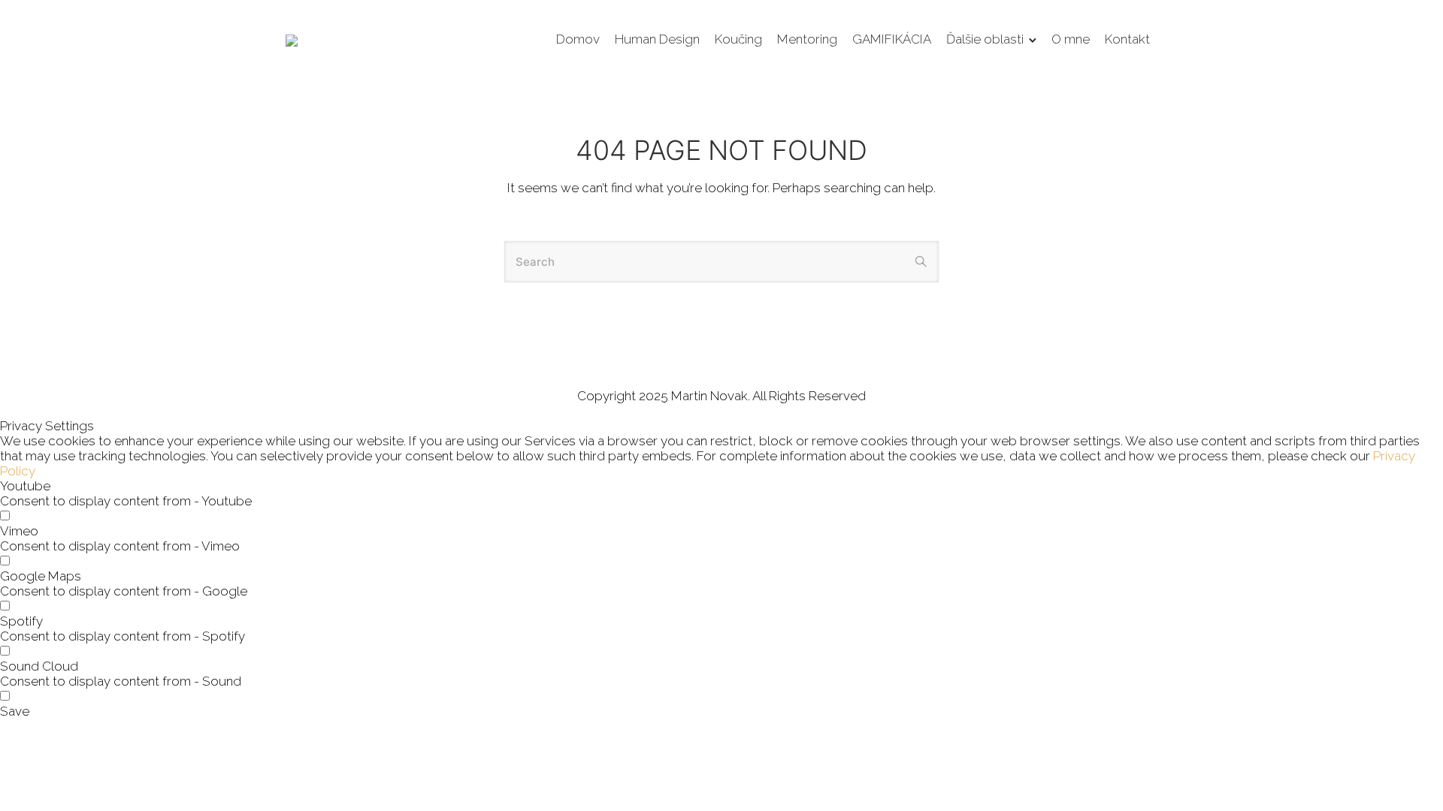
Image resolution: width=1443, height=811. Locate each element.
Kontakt (1127, 39)
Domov (578, 39)
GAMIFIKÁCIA (891, 39)
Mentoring (807, 39)
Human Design (657, 39)
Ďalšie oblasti (985, 39)
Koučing (738, 39)
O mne (1070, 39)
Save (14, 711)
